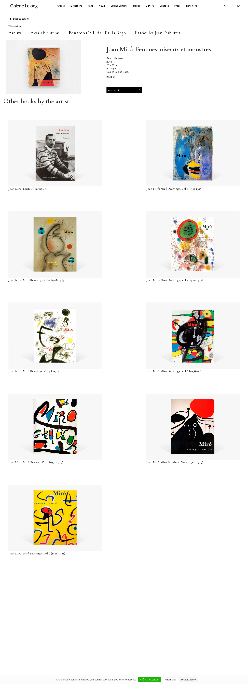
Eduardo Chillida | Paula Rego (97, 33)
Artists (61, 5)
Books (136, 5)
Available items (45, 33)
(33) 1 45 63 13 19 (78, 652)
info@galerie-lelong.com (76, 654)
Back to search (20, 18)
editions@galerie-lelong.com (123, 654)
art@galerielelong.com (209, 654)
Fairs (90, 5)
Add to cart (113, 90)
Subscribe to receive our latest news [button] (121, 612)
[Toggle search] (225, 6)
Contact (164, 5)
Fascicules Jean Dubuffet (157, 33)
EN (238, 5)
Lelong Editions (119, 5)
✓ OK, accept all (149, 679)
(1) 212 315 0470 (211, 652)
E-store (150, 5)
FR (233, 5)
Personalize (170, 679)
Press (177, 5)
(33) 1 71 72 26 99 (167, 652)
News (102, 5)
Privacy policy (188, 679)
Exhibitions (76, 5)
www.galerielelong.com (227, 654)
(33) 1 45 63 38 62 (122, 652)
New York (191, 5)
